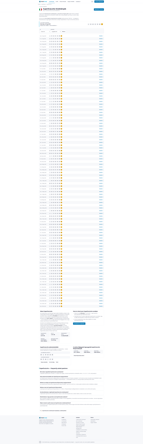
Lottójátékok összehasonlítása (81, 429)
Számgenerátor (79, 428)
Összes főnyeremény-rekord (79, 355)
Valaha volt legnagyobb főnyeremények (80, 426)
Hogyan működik (71, 1)
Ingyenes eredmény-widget (81, 431)
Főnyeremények (63, 1)
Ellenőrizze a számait (99, 9)
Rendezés (52, 29)
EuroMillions (64, 419)
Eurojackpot (64, 424)
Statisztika (78, 432)
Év (40, 29)
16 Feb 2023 (76, 350)
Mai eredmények (79, 421)
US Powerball (64, 421)
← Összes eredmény (43, 6)
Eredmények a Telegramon (81, 434)
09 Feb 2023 (96, 350)
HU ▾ (92, 1)
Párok (57, 362)
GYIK (77, 437)
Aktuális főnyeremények (80, 424)
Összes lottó (64, 425)
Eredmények (51, 1)
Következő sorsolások (80, 422)
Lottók (57, 1)
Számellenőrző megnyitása (79, 323)
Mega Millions (64, 422)
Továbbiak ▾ (78, 1)
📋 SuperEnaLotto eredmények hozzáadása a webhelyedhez (53, 410)
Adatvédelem (93, 421)
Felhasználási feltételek (95, 419)
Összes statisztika (44, 362)
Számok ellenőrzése (99, 1)
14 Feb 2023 (86, 350)
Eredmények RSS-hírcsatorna (81, 435)
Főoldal (39, 4)
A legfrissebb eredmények (81, 419)
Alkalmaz (63, 31)
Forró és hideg (51, 362)
